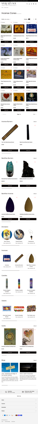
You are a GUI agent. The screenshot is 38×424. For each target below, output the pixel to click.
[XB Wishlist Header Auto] (31, 4)
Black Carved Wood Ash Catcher (26, 142)
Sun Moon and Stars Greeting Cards (8, 346)
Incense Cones (6, 7)
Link (27, 0)
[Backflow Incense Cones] (31, 258)
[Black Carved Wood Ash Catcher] (28, 132)
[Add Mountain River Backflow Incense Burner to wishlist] (17, 162)
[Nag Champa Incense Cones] (31, 28)
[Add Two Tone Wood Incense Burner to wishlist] (17, 125)
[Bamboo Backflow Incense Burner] (28, 169)
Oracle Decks (19, 241)
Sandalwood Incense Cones (18, 35)
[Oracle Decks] (19, 234)
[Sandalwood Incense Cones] (19, 28)
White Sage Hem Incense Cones (31, 82)
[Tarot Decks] (7, 234)
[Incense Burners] (19, 258)
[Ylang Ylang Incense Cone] (6, 74)
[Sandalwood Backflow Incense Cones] (28, 204)
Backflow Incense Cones (31, 265)
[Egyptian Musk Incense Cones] (18, 97)
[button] (34, 4)
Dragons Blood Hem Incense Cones (31, 59)
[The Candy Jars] (31, 308)
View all (34, 121)
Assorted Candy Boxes (7, 316)
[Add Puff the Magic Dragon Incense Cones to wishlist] (24, 45)
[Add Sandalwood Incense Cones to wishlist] (24, 22)
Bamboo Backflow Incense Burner (26, 178)
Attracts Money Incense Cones (18, 82)
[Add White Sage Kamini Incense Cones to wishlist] (11, 22)
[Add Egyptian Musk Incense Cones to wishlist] (24, 91)
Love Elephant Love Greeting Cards (26, 346)
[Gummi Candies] (19, 308)
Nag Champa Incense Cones (31, 35)
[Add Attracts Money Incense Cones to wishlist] (24, 68)
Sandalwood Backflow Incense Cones (27, 214)
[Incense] (7, 258)
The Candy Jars (31, 315)
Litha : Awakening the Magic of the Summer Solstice (9, 374)
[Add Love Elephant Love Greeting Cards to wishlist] (35, 330)
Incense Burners (19, 265)
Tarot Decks (7, 241)
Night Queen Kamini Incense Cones (31, 105)
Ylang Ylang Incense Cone (6, 81)
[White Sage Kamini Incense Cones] (6, 28)
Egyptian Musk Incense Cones (17, 105)
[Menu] (36, 4)
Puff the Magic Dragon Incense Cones (17, 59)
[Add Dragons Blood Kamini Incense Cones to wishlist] (11, 45)
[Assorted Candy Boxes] (7, 308)
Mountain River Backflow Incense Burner (9, 178)
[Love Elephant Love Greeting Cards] (28, 336)
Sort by (3, 19)
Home (2, 7)
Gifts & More (13, 421)
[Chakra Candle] (19, 283)
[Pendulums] (31, 234)
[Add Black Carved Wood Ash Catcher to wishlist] (35, 125)
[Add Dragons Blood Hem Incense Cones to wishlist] (37, 45)
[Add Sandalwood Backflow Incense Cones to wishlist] (35, 197)
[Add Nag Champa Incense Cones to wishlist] (36, 22)
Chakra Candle (19, 290)
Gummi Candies (19, 315)
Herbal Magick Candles (6, 291)
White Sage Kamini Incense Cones (6, 36)
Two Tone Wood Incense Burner (8, 142)
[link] (7, 114)
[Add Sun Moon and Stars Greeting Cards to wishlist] (17, 330)
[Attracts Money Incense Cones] (19, 74)
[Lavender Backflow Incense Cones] (10, 204)
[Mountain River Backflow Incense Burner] (10, 169)
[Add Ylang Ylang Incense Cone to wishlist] (11, 68)
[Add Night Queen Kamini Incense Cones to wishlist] (37, 91)
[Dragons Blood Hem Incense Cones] (31, 51)
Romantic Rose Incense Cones (5, 105)
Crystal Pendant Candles (31, 291)
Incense (7, 265)
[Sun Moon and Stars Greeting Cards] (10, 336)
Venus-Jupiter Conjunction (26, 373)
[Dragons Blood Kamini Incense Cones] (6, 51)
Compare (26, 19)
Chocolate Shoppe (7, 421)
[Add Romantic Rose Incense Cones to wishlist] (11, 91)
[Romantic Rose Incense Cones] (6, 97)
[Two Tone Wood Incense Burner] (10, 132)
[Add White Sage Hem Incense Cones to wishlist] (36, 68)
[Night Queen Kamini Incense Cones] (31, 97)
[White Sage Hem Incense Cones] (31, 74)
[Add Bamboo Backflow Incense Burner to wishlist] (35, 162)
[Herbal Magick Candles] (7, 283)
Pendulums (31, 241)
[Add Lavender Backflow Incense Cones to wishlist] (17, 197)
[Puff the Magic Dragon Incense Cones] (18, 51)
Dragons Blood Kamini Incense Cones (5, 59)
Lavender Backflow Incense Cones (8, 214)
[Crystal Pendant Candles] (31, 283)
